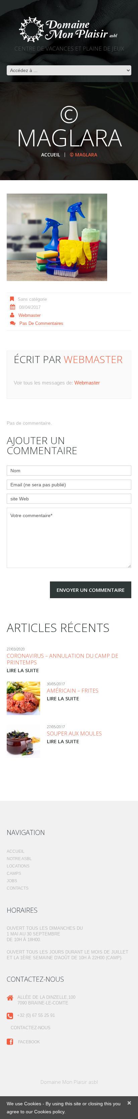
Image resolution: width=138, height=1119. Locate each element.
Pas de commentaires (41, 323)
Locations (18, 866)
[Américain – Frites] (23, 698)
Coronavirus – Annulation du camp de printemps (62, 659)
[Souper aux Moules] (23, 741)
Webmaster (29, 315)
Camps (14, 873)
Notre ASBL (19, 858)
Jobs (12, 881)
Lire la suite (23, 670)
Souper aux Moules (74, 733)
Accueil (50, 154)
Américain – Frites (72, 690)
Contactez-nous (31, 1027)
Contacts (17, 888)
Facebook (28, 1042)
